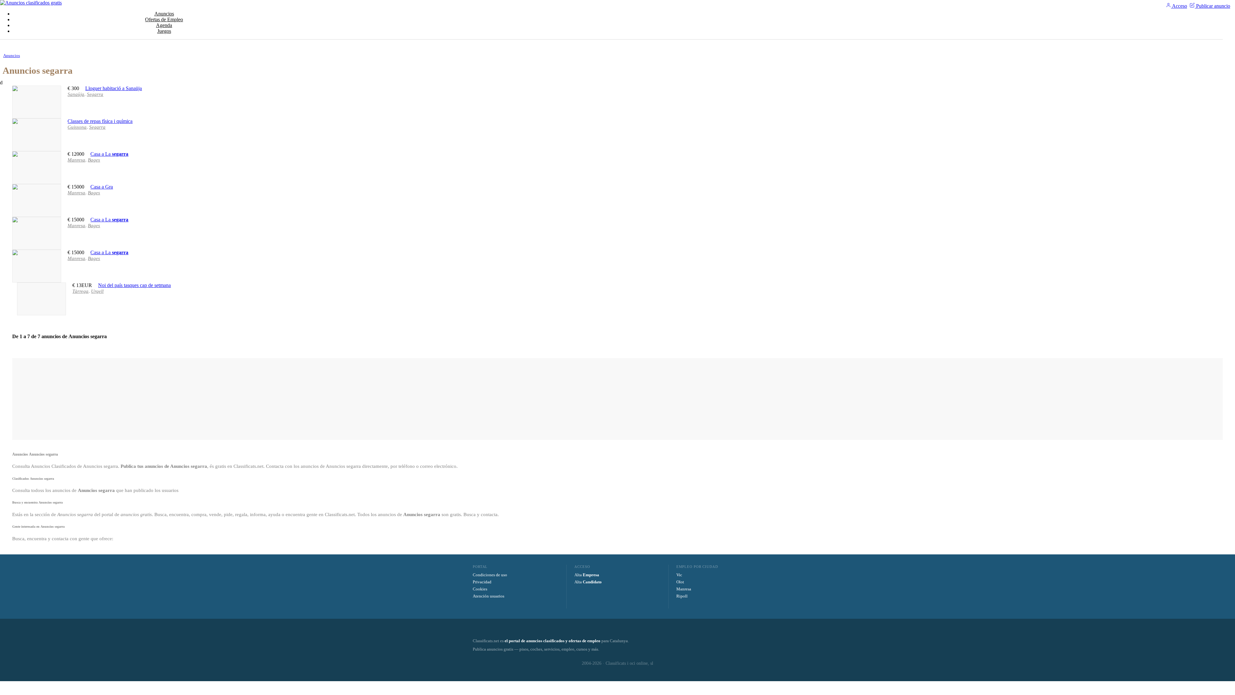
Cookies (480, 589)
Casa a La (109, 154)
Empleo (164, 19)
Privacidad (482, 581)
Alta (586, 574)
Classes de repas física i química (100, 121)
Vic (679, 574)
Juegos (164, 31)
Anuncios (164, 13)
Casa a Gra (101, 187)
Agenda (164, 25)
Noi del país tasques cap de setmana (134, 285)
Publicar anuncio (1212, 6)
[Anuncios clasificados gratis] (31, 2)
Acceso (1179, 6)
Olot (680, 581)
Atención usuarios (488, 596)
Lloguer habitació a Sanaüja (113, 88)
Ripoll (682, 596)
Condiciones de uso (490, 574)
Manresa (683, 589)
